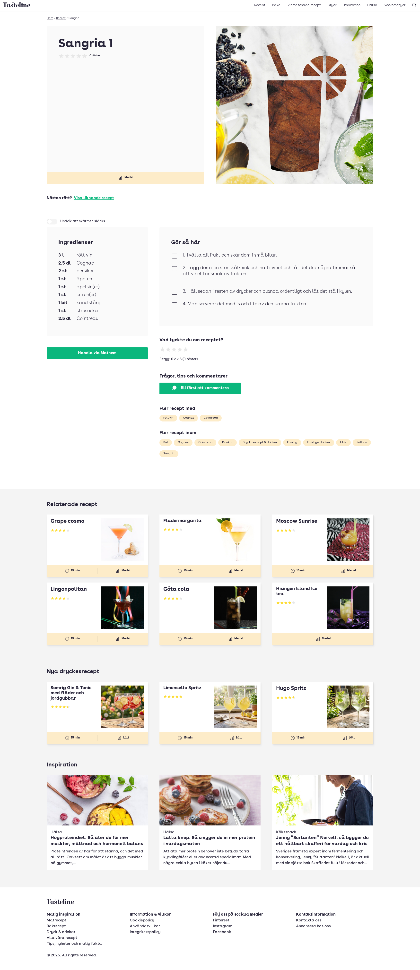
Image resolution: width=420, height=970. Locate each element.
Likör (343, 442)
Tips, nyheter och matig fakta (74, 944)
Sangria (169, 453)
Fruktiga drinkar (318, 442)
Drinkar (227, 442)
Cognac (188, 417)
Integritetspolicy (145, 932)
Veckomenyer (394, 5)
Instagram (222, 926)
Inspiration (351, 5)
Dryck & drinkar (61, 932)
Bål (165, 442)
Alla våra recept (62, 938)
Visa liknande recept (94, 198)
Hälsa (372, 5)
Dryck (332, 5)
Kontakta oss (309, 920)
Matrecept (56, 920)
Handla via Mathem (97, 353)
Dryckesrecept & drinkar (260, 442)
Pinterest (221, 920)
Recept (259, 5)
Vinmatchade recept (304, 5)
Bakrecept (56, 926)
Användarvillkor (145, 926)
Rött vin (362, 442)
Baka (276, 5)
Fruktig (292, 442)
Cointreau (211, 417)
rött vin (168, 417)
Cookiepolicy (142, 920)
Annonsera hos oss (313, 926)
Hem (50, 18)
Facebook (222, 932)
